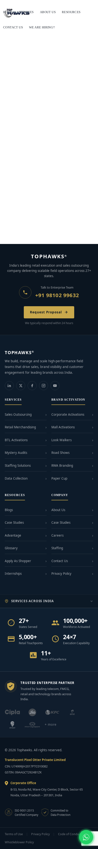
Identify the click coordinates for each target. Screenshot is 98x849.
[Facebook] (32, 385)
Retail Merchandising (20, 427)
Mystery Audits (16, 452)
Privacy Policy (61, 573)
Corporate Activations (67, 414)
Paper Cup (59, 478)
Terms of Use (14, 834)
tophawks (38, 152)
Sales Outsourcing (18, 414)
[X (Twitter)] (20, 385)
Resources (71, 12)
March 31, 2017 (15, 233)
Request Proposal (46, 312)
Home (8, 12)
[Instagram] (43, 385)
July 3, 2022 (13, 125)
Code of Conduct (70, 834)
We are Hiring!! (42, 27)
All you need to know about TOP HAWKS (41, 145)
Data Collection (16, 478)
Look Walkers (61, 440)
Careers (57, 535)
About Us (58, 510)
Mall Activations (63, 427)
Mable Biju (34, 125)
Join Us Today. (18, 226)
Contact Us (59, 561)
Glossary (11, 548)
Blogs (9, 510)
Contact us (13, 27)
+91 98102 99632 (57, 295)
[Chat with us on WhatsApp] (86, 837)
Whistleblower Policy (19, 842)
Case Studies (14, 522)
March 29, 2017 (15, 152)
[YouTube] (54, 385)
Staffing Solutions (18, 465)
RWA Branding (62, 465)
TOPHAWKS (49, 256)
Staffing (57, 548)
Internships (13, 573)
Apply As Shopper (18, 561)
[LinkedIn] (9, 385)
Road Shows (60, 452)
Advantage (13, 535)
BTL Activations (16, 440)
